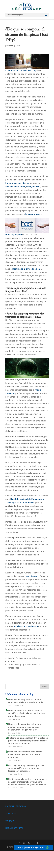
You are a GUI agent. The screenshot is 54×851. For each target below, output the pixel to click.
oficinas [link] (25, 183)
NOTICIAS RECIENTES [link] (14, 828)
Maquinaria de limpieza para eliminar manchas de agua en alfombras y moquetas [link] (25, 754)
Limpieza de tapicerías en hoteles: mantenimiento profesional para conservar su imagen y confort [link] (24, 727)
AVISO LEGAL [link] (10, 814)
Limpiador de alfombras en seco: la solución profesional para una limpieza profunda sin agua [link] (26, 713)
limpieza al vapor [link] (33, 214)
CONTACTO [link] (9, 821)
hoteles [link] (9, 183)
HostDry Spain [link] (14, 46)
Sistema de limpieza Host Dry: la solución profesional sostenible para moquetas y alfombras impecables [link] (28, 741)
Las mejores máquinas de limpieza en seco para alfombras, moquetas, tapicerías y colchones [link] (26, 768)
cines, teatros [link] (32, 186)
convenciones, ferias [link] (15, 186)
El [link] (6, 70)
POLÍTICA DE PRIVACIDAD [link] (15, 806)
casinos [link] (17, 183)
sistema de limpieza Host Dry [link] (22, 70)
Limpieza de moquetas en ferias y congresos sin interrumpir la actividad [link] (26, 701)
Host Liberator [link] (32, 576)
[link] (27, 6)
